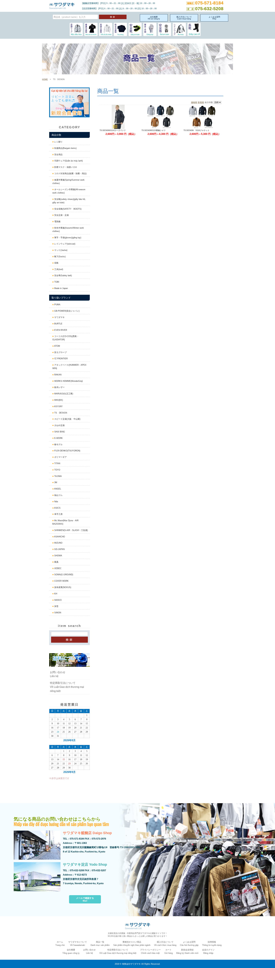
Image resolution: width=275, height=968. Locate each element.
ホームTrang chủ (60, 943)
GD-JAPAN (59, 549)
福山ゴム (58, 495)
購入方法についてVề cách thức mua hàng (165, 943)
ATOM (57, 346)
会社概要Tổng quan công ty (71, 951)
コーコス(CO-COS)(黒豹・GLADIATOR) (65, 338)
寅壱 (56, 606)
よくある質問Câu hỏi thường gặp (189, 943)
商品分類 (56, 135)
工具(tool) (58, 269)
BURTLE (58, 323)
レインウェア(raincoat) (64, 244)
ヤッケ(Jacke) (60, 250)
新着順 (201, 102)
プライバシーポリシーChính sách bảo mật (150, 951)
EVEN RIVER (60, 330)
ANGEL (57, 489)
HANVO (58, 600)
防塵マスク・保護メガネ (65, 167)
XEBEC (57, 568)
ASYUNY (58, 406)
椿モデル (58, 444)
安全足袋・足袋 (61, 215)
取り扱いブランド (61, 297)
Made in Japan (61, 288)
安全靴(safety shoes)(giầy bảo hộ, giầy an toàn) (69, 201)
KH (55, 593)
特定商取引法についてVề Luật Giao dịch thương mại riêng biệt (67, 687)
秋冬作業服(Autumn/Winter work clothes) (68, 229)
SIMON (57, 612)
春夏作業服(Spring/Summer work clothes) (68, 181)
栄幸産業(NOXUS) (62, 587)
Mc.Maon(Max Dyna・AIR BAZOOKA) (65, 522)
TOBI (56, 282)
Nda (56, 501)
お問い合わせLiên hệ (57, 674)
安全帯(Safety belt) (63, 275)
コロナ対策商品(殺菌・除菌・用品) (70, 173)
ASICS (57, 508)
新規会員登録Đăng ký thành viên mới (187, 951)
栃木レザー (59, 387)
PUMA (57, 304)
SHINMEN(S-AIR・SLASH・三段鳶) (71, 530)
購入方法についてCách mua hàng (184, 18)
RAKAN (57, 374)
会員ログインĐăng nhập (208, 951)
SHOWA (58, 555)
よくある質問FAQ (214, 18)
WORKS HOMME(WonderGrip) (68, 381)
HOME (45, 79)
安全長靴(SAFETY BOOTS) (67, 209)
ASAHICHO (59, 536)
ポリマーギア (60, 457)
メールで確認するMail (85, 899)
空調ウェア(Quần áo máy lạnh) (68, 161)
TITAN (57, 463)
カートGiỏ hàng (168, 951)
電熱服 (57, 221)
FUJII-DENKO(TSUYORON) (67, 450)
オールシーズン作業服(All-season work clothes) (68, 191)
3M (55, 482)
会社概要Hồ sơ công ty (154, 18)
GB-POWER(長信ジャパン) (66, 311)
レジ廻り (58, 142)
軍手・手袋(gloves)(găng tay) (67, 237)
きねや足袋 (59, 425)
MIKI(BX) (58, 400)
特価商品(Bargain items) (65, 148)
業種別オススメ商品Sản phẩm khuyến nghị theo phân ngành (131, 943)
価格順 (194, 102)
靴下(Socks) (60, 256)
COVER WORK (61, 581)
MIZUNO (58, 543)
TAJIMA (58, 476)
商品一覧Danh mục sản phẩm (100, 943)
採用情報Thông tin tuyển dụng (212, 943)
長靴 (56, 263)
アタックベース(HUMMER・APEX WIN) (69, 366)
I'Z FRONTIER (61, 358)
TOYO (57, 470)
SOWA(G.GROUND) (63, 574)
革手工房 (58, 514)
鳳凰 (56, 562)
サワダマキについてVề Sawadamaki (77, 943)
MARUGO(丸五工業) (63, 393)
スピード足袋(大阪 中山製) (67, 419)
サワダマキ (59, 317)
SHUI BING (59, 432)
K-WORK (58, 438)
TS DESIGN (60, 413)
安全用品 (58, 154)
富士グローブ (60, 352)
